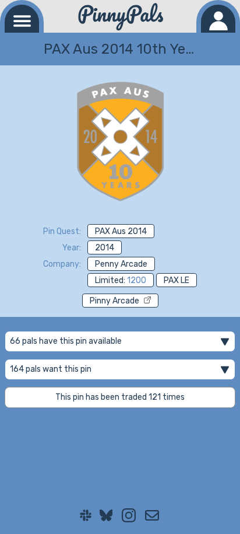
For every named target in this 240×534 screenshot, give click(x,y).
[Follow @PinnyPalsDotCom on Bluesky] (106, 515)
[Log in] (218, 19)
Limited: (120, 280)
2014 (104, 248)
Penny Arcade (121, 264)
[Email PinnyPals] (152, 515)
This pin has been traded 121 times (120, 397)
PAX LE (176, 280)
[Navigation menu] (22, 19)
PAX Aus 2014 (121, 231)
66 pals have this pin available (66, 341)
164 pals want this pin (50, 369)
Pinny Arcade (114, 301)
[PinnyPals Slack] (85, 515)
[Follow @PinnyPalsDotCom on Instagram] (129, 515)
